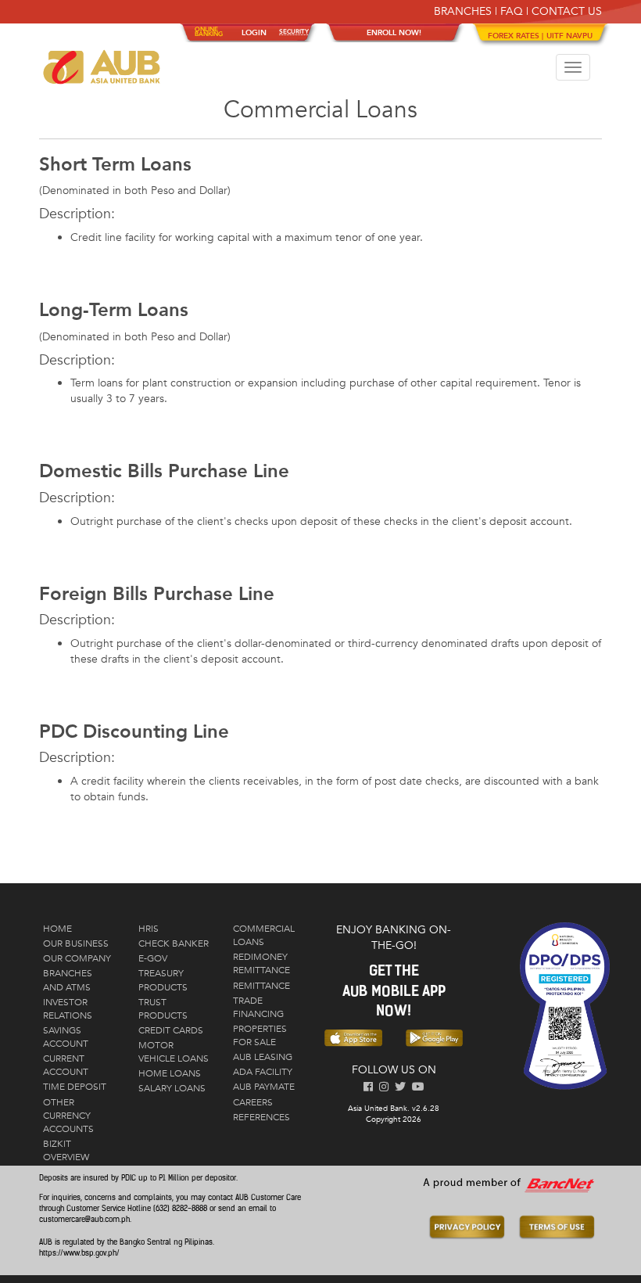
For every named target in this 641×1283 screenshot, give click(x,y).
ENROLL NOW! (394, 32)
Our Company (77, 958)
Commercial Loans (264, 935)
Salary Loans (172, 1088)
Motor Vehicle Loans (173, 1052)
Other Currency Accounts (68, 1115)
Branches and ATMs (67, 980)
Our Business (76, 943)
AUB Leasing (262, 1057)
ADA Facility (262, 1072)
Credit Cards (170, 1030)
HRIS (148, 928)
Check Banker (173, 943)
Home (57, 928)
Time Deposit (74, 1086)
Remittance (261, 985)
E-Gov (152, 958)
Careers (253, 1102)
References (261, 1117)
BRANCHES (463, 11)
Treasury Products (163, 980)
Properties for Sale (260, 1035)
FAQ (511, 11)
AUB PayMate (264, 1086)
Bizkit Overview (66, 1150)
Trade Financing (258, 1007)
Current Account (65, 1065)
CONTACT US (567, 11)
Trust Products (163, 1009)
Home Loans (169, 1073)
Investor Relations (67, 1009)
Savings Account (65, 1037)
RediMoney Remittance (261, 963)
